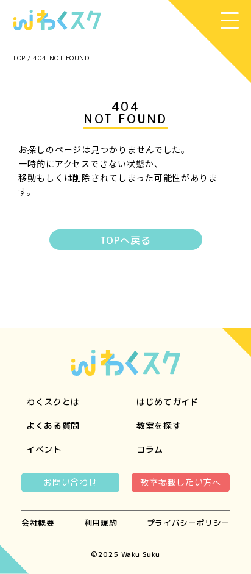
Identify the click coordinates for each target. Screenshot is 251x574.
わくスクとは (53, 401)
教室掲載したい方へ (180, 482)
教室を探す (159, 425)
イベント (44, 449)
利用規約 (101, 522)
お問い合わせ (70, 482)
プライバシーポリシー (188, 522)
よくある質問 (53, 425)
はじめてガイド (167, 401)
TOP (19, 58)
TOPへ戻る (125, 240)
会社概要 (38, 522)
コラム (149, 449)
